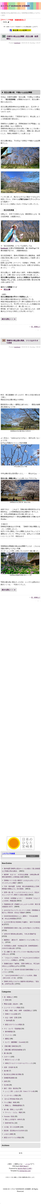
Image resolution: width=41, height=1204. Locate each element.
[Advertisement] (20, 66)
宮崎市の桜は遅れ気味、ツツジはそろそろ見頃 (20, 341)
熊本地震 (9, 1020)
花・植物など (35, 327)
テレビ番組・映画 (10, 1102)
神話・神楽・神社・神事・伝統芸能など (19, 1010)
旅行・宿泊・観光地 (11, 1088)
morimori (17, 43)
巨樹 (6, 1000)
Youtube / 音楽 (9, 1116)
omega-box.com (25, 1171)
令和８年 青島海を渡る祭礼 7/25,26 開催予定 (20, 934)
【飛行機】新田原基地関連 (13, 1050)
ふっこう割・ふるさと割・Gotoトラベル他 (19, 1091)
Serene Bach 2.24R (24, 1168)
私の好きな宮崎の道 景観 (12, 1074)
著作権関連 (9, 1031)
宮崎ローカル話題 (11, 1014)
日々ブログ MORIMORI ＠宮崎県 (15, 6)
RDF (21, 1166)
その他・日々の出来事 (11, 1127)
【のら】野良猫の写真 (11, 1099)
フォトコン (9, 1035)
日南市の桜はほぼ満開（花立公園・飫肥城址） (20, 37)
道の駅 (6, 1071)
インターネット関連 (11, 1095)
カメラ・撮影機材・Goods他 (15, 1042)
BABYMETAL (9, 1123)
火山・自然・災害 (11, 1017)
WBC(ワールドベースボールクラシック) (19, 1063)
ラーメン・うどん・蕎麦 (13, 1112)
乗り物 (6, 1053)
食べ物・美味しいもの (11, 1109)
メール (27, 1164)
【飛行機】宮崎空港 (11, 1046)
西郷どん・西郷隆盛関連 (13, 1105)
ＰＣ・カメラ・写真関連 (12, 1029)
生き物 (6, 1085)
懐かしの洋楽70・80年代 (13, 1119)
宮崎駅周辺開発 (9, 1078)
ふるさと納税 (8, 1134)
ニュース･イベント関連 (12, 1007)
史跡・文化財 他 (9, 1067)
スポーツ (7, 1057)
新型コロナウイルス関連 (13, 1024)
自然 (5, 1081)
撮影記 (7, 1039)
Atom (25, 1166)
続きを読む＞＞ (7, 319)
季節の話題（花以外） (11, 1004)
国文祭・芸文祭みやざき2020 (14, 1130)
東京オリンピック (11, 1060)
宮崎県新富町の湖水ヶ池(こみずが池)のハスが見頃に (22, 928)
